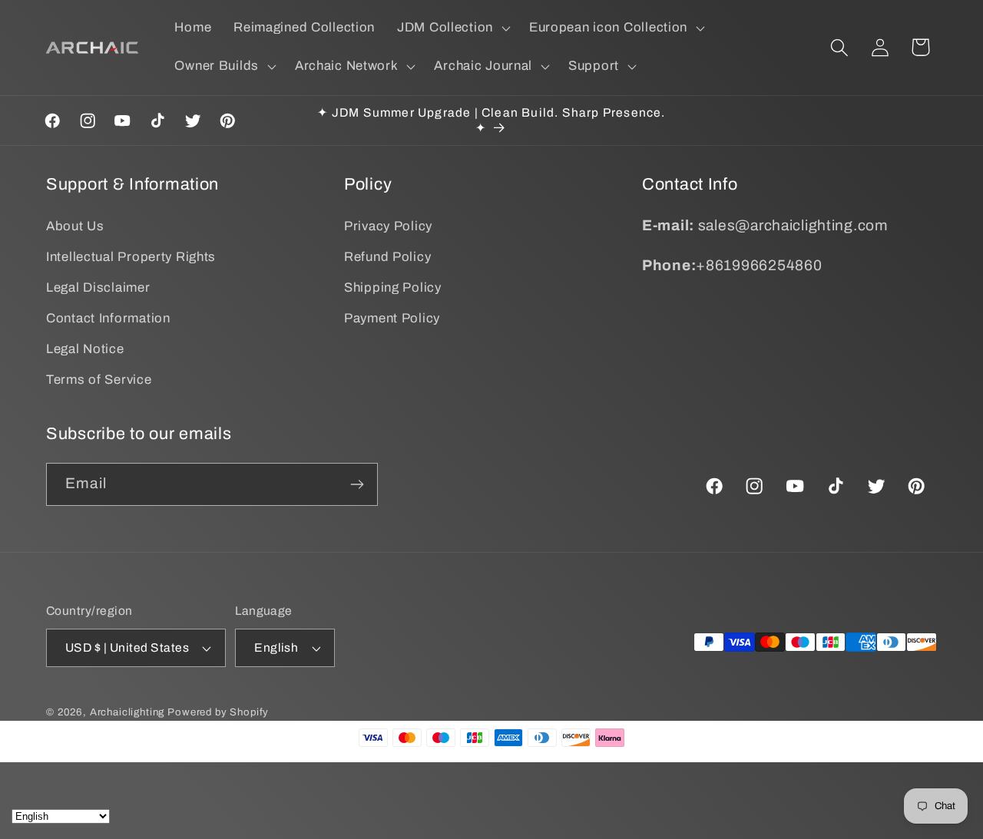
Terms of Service (99, 379)
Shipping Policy (393, 287)
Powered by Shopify (218, 712)
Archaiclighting (127, 712)
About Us (75, 226)
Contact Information (108, 318)
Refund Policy (387, 256)
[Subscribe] (356, 484)
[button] (452, 28)
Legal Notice (85, 349)
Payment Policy (392, 318)
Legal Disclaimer (98, 287)
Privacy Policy (388, 226)
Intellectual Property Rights (131, 256)
